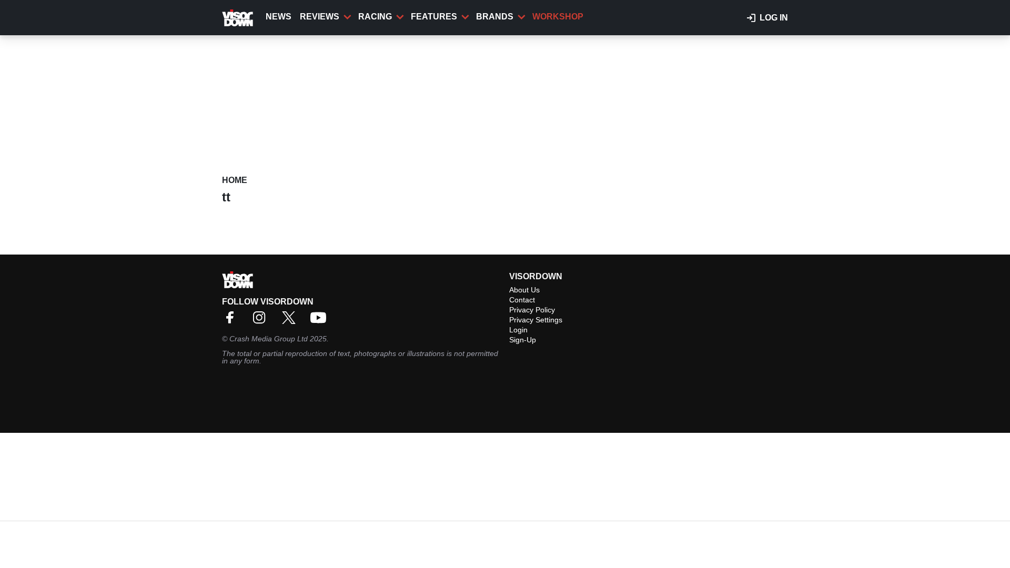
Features (434, 16)
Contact (522, 299)
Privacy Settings (535, 319)
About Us (524, 289)
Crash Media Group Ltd (268, 338)
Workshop (557, 16)
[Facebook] (232, 321)
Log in (774, 17)
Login (518, 329)
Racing (375, 16)
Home (234, 180)
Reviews (319, 16)
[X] (291, 321)
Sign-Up (522, 339)
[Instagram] (261, 321)
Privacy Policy (532, 309)
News (278, 16)
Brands (494, 16)
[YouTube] (320, 321)
